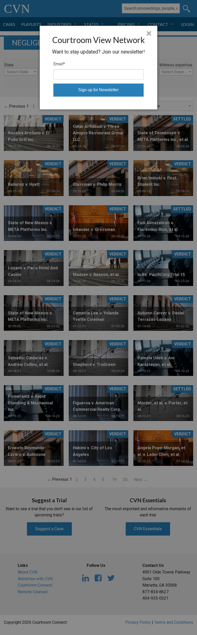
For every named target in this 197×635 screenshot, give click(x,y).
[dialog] (99, 68)
